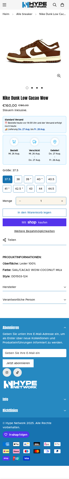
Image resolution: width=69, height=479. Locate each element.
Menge (7, 201)
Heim (6, 14)
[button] (62, 5)
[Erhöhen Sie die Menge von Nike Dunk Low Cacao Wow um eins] (62, 201)
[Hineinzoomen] (59, 76)
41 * (7, 188)
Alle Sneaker (24, 14)
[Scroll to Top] (62, 460)
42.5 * (19, 188)
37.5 (7, 179)
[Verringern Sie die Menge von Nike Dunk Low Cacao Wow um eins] (20, 201)
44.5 (51, 188)
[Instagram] (7, 372)
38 (18, 179)
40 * (39, 179)
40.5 (51, 179)
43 (30, 188)
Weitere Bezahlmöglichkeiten (34, 231)
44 (40, 188)
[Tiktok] (17, 372)
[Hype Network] (34, 5)
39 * (28, 179)
